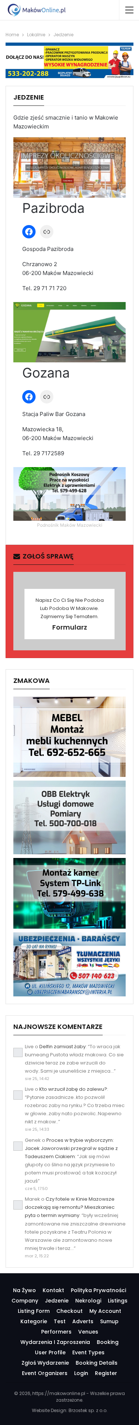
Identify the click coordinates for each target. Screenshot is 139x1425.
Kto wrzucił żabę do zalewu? (73, 1089)
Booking (108, 1342)
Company (24, 1300)
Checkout (69, 1311)
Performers (56, 1331)
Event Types (88, 1352)
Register (106, 1373)
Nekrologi (88, 1300)
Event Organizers (44, 1373)
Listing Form (34, 1311)
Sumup (109, 1321)
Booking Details (97, 1363)
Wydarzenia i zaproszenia (55, 1342)
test (60, 1321)
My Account (105, 1311)
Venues (88, 1331)
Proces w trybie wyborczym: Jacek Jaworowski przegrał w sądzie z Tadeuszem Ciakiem (71, 1148)
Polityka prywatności (98, 1290)
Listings (118, 1300)
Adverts (82, 1321)
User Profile (50, 1352)
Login (81, 1373)
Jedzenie (57, 1300)
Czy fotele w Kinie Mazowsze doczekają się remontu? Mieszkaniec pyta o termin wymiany (70, 1207)
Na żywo (24, 1290)
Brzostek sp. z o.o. (88, 1410)
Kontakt (53, 1290)
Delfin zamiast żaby (62, 1046)
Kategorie (33, 1321)
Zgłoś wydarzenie (45, 1363)
